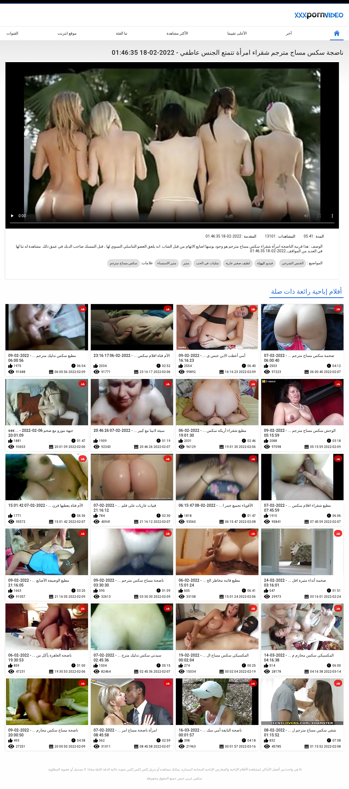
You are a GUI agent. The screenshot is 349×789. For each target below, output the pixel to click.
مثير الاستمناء (166, 263)
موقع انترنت (67, 33)
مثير (186, 263)
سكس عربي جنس (189, 778)
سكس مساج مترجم (123, 263)
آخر (289, 33)
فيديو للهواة (265, 263)
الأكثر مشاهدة (177, 33)
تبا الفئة (121, 33)
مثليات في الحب (207, 263)
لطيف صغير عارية (238, 263)
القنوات (12, 33)
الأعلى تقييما (237, 33)
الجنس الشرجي (292, 263)
